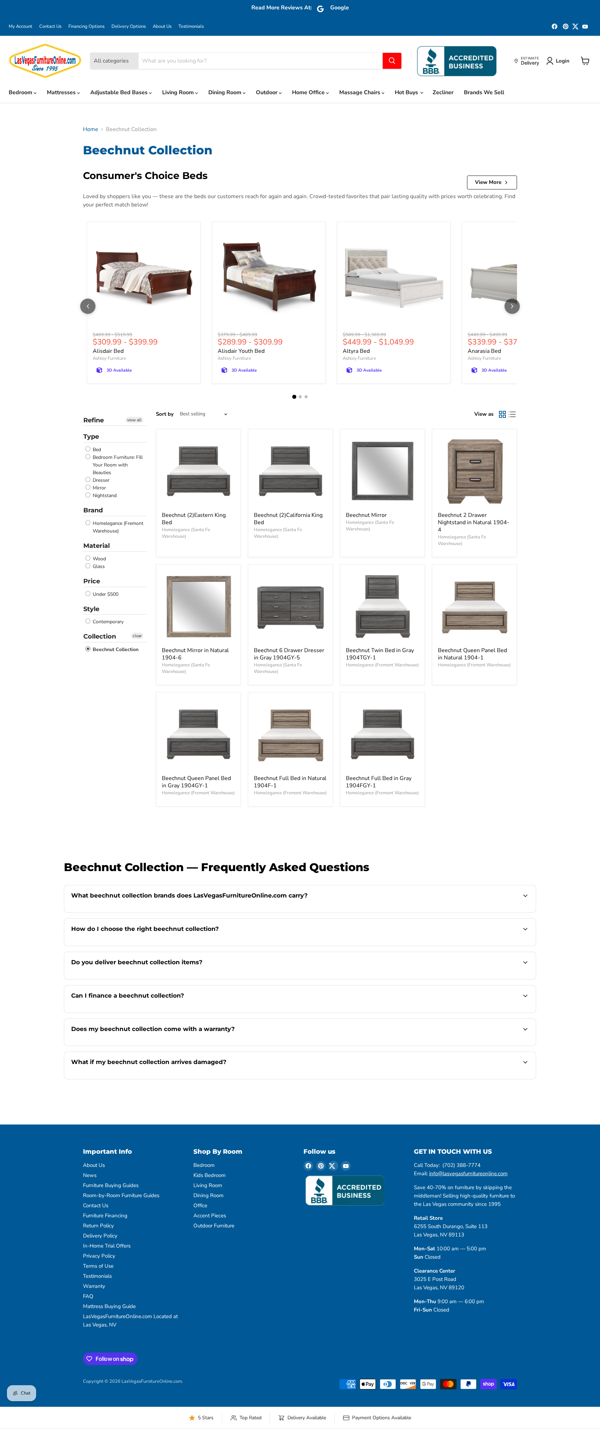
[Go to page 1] (294, 397)
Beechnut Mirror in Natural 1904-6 (195, 654)
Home (90, 129)
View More (488, 182)
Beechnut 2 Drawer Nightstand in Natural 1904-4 (473, 522)
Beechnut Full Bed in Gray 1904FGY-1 (378, 781)
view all (134, 420)
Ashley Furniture (109, 358)
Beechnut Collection (115, 649)
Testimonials (191, 26)
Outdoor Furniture (213, 1225)
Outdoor (267, 92)
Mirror (98, 488)
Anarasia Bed (484, 351)
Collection (99, 636)
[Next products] (512, 306)
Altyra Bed (356, 351)
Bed (96, 449)
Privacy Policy (99, 1255)
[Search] (392, 61)
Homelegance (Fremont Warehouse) (117, 527)
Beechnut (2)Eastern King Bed (194, 518)
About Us (162, 26)
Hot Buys (407, 92)
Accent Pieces (209, 1215)
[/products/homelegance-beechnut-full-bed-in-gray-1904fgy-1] (382, 734)
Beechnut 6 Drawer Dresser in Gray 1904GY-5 (289, 654)
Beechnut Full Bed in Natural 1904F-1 (290, 781)
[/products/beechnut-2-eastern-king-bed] (198, 471)
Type (91, 436)
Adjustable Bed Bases (119, 92)
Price (91, 581)
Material (96, 546)
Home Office (309, 92)
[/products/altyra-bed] (394, 279)
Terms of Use (98, 1265)
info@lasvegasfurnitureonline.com (468, 1173)
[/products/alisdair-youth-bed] (269, 279)
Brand (93, 510)
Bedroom (21, 92)
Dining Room (225, 92)
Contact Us (50, 26)
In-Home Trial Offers (107, 1245)
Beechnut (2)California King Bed (288, 518)
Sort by (165, 414)
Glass (98, 566)
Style (91, 609)
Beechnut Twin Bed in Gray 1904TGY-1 (380, 654)
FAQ (88, 1296)
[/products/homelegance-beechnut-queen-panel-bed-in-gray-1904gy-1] (198, 734)
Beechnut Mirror (366, 515)
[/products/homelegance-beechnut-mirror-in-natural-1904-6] (198, 606)
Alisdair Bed (108, 351)
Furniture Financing (105, 1215)
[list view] (512, 414)
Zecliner (443, 92)
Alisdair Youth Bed (241, 351)
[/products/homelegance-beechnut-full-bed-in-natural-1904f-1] (290, 734)
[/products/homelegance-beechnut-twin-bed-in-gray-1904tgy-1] (382, 606)
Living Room (178, 92)
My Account (20, 26)
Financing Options (86, 26)
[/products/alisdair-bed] (144, 279)
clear (137, 636)
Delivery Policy (100, 1235)
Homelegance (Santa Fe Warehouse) (186, 533)
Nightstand (104, 495)
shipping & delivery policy (479, 978)
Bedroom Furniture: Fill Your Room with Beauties (117, 465)
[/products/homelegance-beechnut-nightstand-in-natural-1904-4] (474, 471)
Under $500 (104, 594)
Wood (98, 558)
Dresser (100, 480)
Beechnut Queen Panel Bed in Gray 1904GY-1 (196, 781)
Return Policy (98, 1225)
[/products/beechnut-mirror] (382, 471)
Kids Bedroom (209, 1175)
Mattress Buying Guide (109, 1306)
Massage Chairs (360, 92)
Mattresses (62, 92)
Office (200, 1205)
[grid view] (502, 414)
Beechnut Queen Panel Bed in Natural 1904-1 (472, 654)
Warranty (94, 1286)
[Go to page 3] (306, 396)
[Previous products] (87, 306)
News (90, 1175)
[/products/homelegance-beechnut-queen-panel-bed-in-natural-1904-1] (474, 606)
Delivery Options (128, 26)
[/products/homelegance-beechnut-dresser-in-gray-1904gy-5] (290, 606)
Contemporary (107, 621)
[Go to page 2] (300, 396)
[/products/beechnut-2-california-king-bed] (290, 471)
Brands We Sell (484, 92)
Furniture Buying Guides (111, 1185)
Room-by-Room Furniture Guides (121, 1195)
